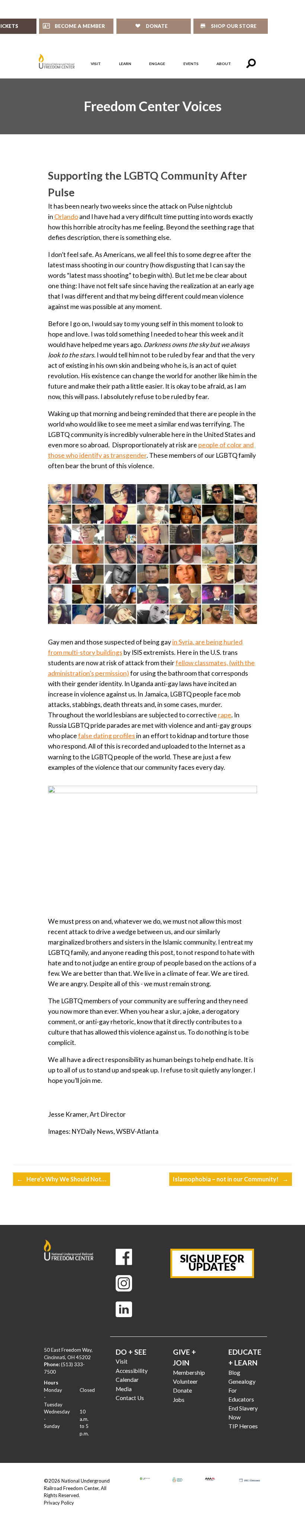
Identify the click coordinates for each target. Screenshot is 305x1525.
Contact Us (130, 1397)
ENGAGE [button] (157, 63)
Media (124, 1389)
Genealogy (242, 1381)
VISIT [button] (96, 63)
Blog (234, 1372)
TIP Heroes (243, 1426)
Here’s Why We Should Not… (61, 1179)
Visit (122, 1361)
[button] (251, 63)
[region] (152, 106)
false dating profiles (106, 736)
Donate (182, 1390)
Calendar (127, 1379)
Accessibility (132, 1370)
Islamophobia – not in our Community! (230, 1179)
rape (224, 715)
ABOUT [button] (223, 63)
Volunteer (185, 1381)
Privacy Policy (59, 1503)
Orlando (66, 217)
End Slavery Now (243, 1412)
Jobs (178, 1399)
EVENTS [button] (191, 63)
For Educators (241, 1394)
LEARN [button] (125, 63)
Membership (189, 1372)
